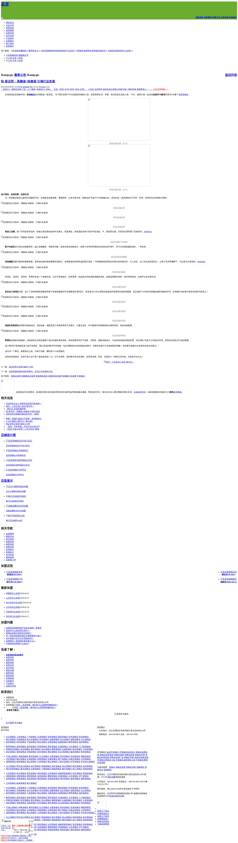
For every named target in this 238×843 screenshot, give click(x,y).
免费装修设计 (103, 814)
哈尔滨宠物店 (33, 739)
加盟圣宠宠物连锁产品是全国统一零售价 (24, 628)
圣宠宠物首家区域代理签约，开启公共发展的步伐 (31, 371)
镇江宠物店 (77, 769)
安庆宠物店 (77, 773)
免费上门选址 (103, 811)
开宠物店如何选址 (127, 752)
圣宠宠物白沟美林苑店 (16, 455)
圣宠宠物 (26, 87)
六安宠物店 (11, 773)
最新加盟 (10, 676)
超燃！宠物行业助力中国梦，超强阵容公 (24, 419)
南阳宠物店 (75, 739)
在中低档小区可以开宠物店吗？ (20, 638)
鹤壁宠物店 (73, 742)
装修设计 (10, 552)
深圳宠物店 (53, 737)
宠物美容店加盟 (55, 376)
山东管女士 (11, 598)
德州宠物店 (77, 766)
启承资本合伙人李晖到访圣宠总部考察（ (24, 404)
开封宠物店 (11, 759)
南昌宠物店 (32, 779)
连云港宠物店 (64, 752)
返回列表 (231, 74)
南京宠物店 (11, 739)
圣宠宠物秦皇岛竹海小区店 (18, 446)
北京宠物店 (11, 737)
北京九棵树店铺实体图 (16, 491)
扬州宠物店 (32, 747)
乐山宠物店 (86, 739)
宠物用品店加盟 (28, 376)
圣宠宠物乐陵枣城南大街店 (18, 465)
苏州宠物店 (73, 737)
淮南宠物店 (88, 769)
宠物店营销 (119, 755)
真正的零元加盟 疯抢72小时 (21, 367)
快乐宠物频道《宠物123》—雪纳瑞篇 (20, 840)
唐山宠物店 (32, 762)
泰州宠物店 (21, 762)
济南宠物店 (32, 752)
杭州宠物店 (84, 737)
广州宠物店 (32, 737)
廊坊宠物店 (67, 769)
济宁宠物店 (84, 776)
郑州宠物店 (11, 742)
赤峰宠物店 (23, 756)
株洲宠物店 (21, 783)
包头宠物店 (46, 749)
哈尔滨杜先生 (12, 603)
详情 (26, 832)
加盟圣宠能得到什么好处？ (121, 51)
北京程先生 (11, 607)
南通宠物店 (63, 742)
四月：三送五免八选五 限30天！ (20, 406)
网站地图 (112, 777)
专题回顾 (101, 763)
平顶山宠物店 (12, 756)
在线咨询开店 (140, 392)
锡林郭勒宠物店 (65, 773)
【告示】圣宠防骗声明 (16, 409)
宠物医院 (108, 770)
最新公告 (20, 74)
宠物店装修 (129, 755)
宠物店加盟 (16, 376)
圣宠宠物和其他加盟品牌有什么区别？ (59, 51)
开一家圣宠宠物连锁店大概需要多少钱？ (24, 636)
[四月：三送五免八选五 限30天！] (119, 362)
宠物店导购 (129, 757)
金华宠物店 (88, 766)
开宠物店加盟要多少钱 (125, 760)
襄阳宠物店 (56, 749)
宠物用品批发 (42, 376)
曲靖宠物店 (75, 752)
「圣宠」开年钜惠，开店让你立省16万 (23, 426)
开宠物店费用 (142, 760)
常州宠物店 (44, 739)
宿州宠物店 (65, 779)
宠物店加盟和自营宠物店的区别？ (92, 51)
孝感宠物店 (88, 773)
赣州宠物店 (42, 779)
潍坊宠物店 (53, 752)
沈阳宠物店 (53, 742)
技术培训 (10, 36)
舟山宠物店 (67, 766)
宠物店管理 (140, 755)
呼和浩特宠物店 (13, 749)
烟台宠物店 (21, 759)
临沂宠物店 (36, 766)
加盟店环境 (11, 686)
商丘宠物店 (42, 742)
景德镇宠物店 (54, 779)
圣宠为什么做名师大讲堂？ (18, 630)
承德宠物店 (46, 766)
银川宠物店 (32, 783)
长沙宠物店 (44, 756)
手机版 (111, 796)
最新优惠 (10, 663)
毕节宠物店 (75, 762)
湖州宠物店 (42, 773)
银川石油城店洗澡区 (15, 501)
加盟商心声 (11, 560)
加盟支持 (10, 665)
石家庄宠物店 (74, 759)
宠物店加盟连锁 (141, 757)
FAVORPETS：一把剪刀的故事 (18, 838)
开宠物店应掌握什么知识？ (18, 644)
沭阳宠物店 (11, 776)
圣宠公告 (7, 821)
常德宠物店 (75, 756)
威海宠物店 (86, 779)
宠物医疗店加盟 (69, 376)
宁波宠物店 (32, 742)
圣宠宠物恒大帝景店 (15, 475)
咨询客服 (177, 392)
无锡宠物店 (21, 739)
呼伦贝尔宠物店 (23, 766)
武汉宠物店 (65, 739)
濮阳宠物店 (53, 776)
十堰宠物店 (46, 769)
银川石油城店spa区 (14, 520)
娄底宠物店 (21, 779)
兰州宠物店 (11, 783)
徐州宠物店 (21, 742)
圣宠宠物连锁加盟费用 (14, 655)
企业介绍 (10, 25)
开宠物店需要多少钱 (106, 760)
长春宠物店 (53, 759)
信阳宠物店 (21, 776)
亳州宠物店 (65, 756)
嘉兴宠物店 (25, 769)
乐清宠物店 (32, 759)
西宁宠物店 (63, 759)
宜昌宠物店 (42, 776)
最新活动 (10, 536)
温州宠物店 (84, 742)
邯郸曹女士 (11, 593)
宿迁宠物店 (56, 766)
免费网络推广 (103, 819)
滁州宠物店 (75, 779)
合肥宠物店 (55, 756)
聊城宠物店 (56, 769)
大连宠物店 (73, 747)
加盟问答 (10, 547)
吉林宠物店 (36, 769)
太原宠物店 (88, 749)
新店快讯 (10, 539)
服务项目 (10, 673)
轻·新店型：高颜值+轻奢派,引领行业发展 (28, 81)
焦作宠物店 (42, 752)
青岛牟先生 (11, 616)
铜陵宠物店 (86, 756)
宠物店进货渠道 (107, 755)
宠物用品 (140, 767)
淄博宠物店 (11, 762)
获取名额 (10, 670)
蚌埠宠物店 (86, 752)
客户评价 (10, 43)
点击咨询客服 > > (160, 89)
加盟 (18, 593)
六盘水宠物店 (64, 762)
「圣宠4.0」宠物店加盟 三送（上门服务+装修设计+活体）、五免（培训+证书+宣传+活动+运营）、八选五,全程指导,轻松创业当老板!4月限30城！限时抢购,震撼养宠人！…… (77, 89)
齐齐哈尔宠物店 (88, 762)
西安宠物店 (53, 747)
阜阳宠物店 (42, 759)
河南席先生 (11, 612)
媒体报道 (10, 557)
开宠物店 (81, 376)
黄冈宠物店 (32, 776)
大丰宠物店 (73, 776)
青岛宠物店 (32, 773)
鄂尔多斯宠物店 (13, 769)
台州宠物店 (53, 773)
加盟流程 (10, 28)
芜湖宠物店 (63, 776)
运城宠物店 (67, 749)
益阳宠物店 (11, 779)
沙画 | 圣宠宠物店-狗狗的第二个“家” (19, 836)
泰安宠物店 (36, 749)
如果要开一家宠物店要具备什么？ (21, 641)
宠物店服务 (120, 777)
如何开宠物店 (113, 752)
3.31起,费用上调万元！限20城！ (20, 421)
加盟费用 (10, 30)
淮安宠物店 (25, 749)
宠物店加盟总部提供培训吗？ (19, 633)
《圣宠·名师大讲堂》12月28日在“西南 (22, 429)
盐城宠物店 (63, 747)
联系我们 (10, 46)
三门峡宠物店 (85, 747)
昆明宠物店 (42, 747)
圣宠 (5, 4)
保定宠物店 (11, 752)
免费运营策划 (103, 821)
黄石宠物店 (77, 749)
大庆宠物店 (42, 762)
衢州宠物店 (34, 756)
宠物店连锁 (131, 767)
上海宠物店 (21, 737)
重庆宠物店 (63, 737)
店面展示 (10, 41)
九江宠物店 (11, 766)
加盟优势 (10, 33)
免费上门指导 (103, 816)
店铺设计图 (8, 435)
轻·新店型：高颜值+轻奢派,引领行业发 (23, 411)
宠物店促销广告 (116, 757)
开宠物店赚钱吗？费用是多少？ (26, 51)
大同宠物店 (86, 759)
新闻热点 (4, 838)
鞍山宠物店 (53, 762)
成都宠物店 (55, 739)
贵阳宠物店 (21, 752)
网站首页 (10, 23)
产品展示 (10, 38)
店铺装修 (10, 678)
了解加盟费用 (103, 824)
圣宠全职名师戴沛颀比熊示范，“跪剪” (22, 414)
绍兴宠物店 (21, 773)
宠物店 (112, 767)
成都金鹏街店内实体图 (16, 511)
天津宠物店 (42, 737)
